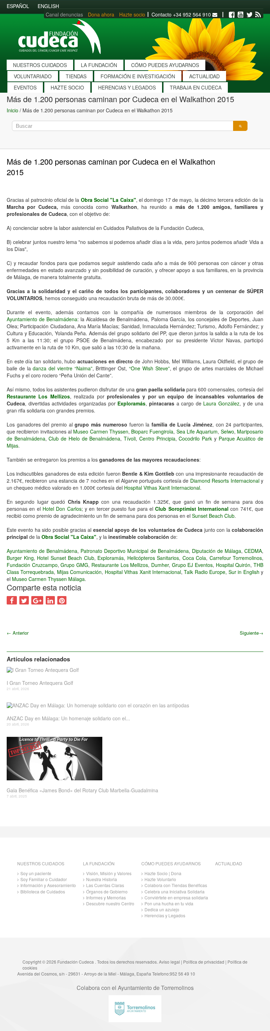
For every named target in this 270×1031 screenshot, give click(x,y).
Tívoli (130, 438)
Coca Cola (194, 557)
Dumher (160, 564)
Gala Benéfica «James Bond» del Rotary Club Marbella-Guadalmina (82, 790)
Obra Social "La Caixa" (108, 199)
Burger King (20, 557)
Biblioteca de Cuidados (42, 891)
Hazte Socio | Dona (162, 873)
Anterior (17, 632)
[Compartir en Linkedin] (50, 600)
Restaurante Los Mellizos (38, 396)
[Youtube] (240, 14)
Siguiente (251, 632)
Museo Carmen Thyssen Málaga (48, 578)
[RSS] (258, 14)
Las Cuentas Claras (105, 885)
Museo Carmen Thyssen (100, 431)
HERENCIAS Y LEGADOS (127, 87)
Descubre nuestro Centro (110, 903)
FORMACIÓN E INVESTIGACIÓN (138, 76)
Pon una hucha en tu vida (168, 903)
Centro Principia (157, 438)
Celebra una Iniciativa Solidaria (174, 891)
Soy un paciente (35, 873)
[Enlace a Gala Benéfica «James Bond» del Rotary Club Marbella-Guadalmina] (132, 758)
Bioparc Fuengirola (152, 431)
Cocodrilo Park (195, 438)
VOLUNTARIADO (33, 76)
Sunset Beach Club (213, 515)
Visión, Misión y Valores (108, 873)
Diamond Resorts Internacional (224, 480)
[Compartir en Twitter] (24, 600)
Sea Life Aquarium (197, 431)
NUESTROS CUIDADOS (40, 64)
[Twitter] (249, 14)
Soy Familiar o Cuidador (43, 879)
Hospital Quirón (233, 564)
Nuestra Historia (101, 879)
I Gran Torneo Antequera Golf (40, 683)
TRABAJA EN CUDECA (195, 87)
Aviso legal (169, 962)
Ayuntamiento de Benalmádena (42, 319)
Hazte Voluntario (160, 879)
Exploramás (131, 403)
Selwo (227, 431)
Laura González (221, 403)
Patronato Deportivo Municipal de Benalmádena (134, 550)
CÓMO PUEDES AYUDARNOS (165, 64)
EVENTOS (25, 87)
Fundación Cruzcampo (32, 564)
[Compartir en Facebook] (11, 600)
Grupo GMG (74, 564)
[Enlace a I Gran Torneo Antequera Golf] (132, 670)
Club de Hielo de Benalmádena (84, 438)
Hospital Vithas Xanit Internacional (162, 487)
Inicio (12, 110)
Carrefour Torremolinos (236, 557)
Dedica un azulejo (161, 909)
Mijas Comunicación (79, 571)
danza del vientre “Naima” (62, 368)
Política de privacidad (203, 962)
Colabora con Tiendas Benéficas (175, 885)
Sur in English (244, 571)
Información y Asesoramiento (48, 885)
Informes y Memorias (106, 897)
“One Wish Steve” (149, 368)
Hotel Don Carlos (62, 508)
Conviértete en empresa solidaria (176, 897)
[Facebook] (231, 14)
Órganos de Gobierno (107, 891)
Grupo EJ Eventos (192, 564)
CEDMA (253, 550)
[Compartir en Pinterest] (62, 600)
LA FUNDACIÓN (99, 64)
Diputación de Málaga (216, 550)
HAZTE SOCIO (67, 87)
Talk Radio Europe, (205, 571)
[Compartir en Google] (37, 600)
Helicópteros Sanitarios (153, 557)
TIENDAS (76, 76)
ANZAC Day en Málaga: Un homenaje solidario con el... (68, 718)
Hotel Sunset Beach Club (65, 557)
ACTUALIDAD (204, 76)
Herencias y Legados (164, 915)
